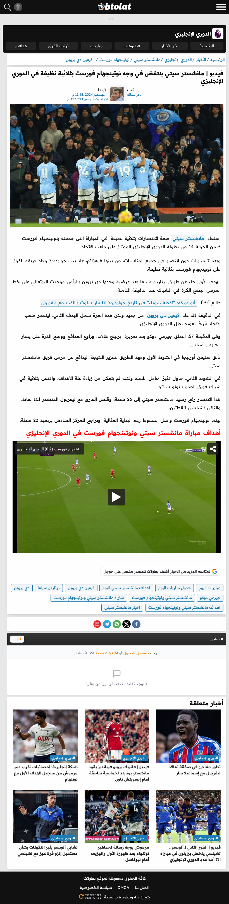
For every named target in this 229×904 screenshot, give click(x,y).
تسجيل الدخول (136, 652)
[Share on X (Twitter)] (126, 624)
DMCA (123, 887)
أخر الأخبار (169, 45)
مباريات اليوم (209, 587)
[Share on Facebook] (136, 624)
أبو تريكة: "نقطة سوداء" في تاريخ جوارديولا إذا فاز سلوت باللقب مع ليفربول (118, 302)
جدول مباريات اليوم (174, 587)
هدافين (21, 45)
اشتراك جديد (106, 652)
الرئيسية (207, 45)
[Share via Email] (97, 624)
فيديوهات (132, 45)
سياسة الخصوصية (96, 887)
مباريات (96, 45)
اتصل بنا (142, 887)
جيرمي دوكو (210, 597)
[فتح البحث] (8, 7)
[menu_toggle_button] (221, 7)
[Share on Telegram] (107, 624)
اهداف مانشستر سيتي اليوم (126, 587)
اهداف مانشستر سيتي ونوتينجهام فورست (184, 607)
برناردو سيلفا (49, 587)
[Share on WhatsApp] (117, 624)
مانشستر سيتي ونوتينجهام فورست (162, 597)
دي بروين (22, 587)
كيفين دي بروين (163, 315)
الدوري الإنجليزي (206, 758)
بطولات (90, 878)
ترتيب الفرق (58, 45)
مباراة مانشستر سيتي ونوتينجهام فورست (89, 597)
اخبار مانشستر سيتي (122, 607)
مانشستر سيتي (188, 238)
